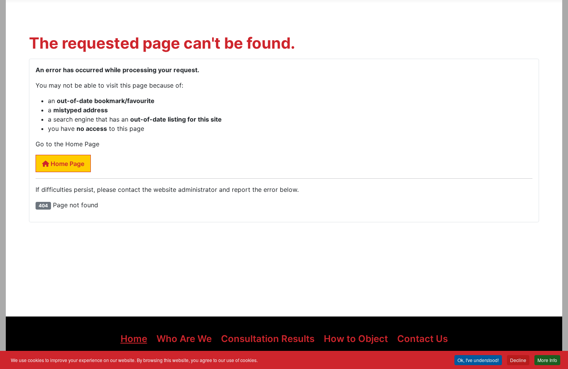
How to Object (356, 338)
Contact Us (422, 338)
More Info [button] (547, 360)
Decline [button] (518, 360)
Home (134, 338)
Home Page (66, 164)
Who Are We (184, 338)
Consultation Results (268, 338)
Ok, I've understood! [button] (478, 360)
